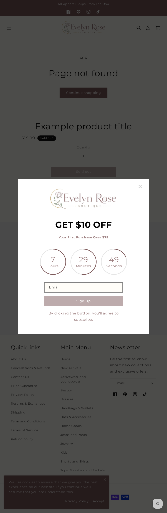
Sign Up (83, 301)
